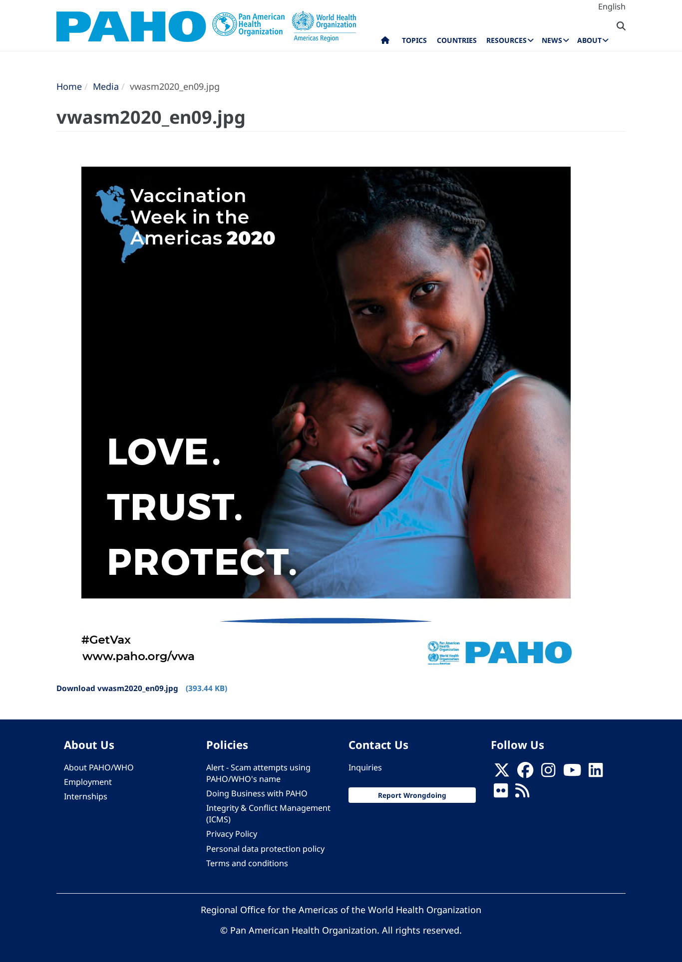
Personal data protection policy (265, 848)
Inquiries (365, 767)
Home (69, 86)
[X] (502, 772)
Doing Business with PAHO (257, 793)
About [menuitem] (589, 40)
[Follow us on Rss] (522, 793)
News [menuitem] (552, 40)
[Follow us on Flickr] (501, 793)
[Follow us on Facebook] (525, 772)
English (612, 6)
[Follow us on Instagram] (548, 772)
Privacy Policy (231, 833)
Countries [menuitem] (457, 40)
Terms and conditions (247, 863)
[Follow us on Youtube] (572, 772)
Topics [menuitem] (414, 40)
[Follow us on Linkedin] (596, 772)
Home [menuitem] (385, 42)
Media (106, 86)
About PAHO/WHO (99, 767)
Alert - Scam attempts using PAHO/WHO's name (258, 773)
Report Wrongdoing (412, 795)
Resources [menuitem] (506, 40)
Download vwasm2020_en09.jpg (117, 688)
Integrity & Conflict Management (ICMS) (268, 813)
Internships (85, 796)
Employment (88, 781)
